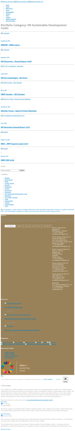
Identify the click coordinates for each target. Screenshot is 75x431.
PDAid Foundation (11, 19)
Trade (6, 199)
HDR (6, 181)
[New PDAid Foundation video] (13, 303)
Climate (7, 203)
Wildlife (7, 178)
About (7, 7)
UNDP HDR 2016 (7, 160)
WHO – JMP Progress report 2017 (14, 144)
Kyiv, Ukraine (9, 358)
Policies (8, 14)
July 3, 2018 (4, 123)
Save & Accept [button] (5, 429)
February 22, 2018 (5, 139)
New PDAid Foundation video (13, 307)
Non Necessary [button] (5, 414)
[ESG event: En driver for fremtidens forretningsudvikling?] (9, 326)
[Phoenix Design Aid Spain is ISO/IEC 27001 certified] (18, 315)
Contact (8, 17)
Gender (7, 188)
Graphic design (9, 183)
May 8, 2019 (4, 90)
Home (7, 5)
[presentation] (10, 226)
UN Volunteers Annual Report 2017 (15, 127)
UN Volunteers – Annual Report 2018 (16, 61)
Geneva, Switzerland (11, 356)
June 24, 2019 (4, 73)
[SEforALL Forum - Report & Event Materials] (16, 99)
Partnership (8, 187)
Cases (7, 10)
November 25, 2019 (5, 40)
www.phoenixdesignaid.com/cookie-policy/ (39, 400)
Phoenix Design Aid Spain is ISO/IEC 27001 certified (20, 319)
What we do (9, 8)
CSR (6, 206)
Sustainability (10, 12)
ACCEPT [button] (58, 379)
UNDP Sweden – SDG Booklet (13, 94)
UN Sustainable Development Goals (16, 194)
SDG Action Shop (10, 21)
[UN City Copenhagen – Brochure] (12, 66)
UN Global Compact (11, 197)
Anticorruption (9, 204)
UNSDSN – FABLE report (10, 45)
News (7, 15)
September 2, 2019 (5, 57)
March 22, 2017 (4, 156)
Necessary (6, 404)
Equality (7, 185)
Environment (9, 180)
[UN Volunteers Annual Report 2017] (13, 115)
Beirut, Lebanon (10, 354)
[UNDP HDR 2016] (4, 148)
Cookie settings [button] (47, 379)
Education (8, 192)
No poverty (8, 190)
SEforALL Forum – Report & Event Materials (19, 111)
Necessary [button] (4, 402)
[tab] (10, 226)
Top (2, 376)
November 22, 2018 (5, 106)
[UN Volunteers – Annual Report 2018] (5, 50)
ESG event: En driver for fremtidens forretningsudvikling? (22, 330)
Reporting (8, 196)
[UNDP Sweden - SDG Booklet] (11, 83)
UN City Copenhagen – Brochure (14, 78)
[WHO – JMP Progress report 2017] (4, 132)
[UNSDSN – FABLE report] (5, 33)
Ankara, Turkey (9, 352)
